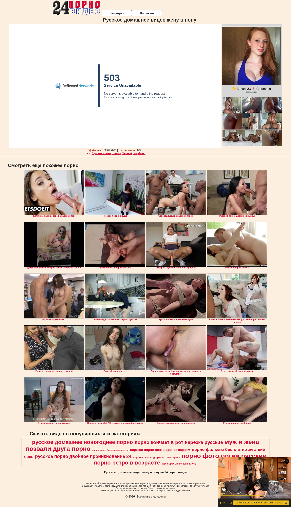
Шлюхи (116, 153)
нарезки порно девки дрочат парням (160, 450)
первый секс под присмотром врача (156, 457)
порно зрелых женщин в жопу (179, 463)
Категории (117, 13)
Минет (142, 153)
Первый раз (129, 153)
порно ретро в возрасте (127, 463)
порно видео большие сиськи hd (110, 450)
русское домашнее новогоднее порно (82, 442)
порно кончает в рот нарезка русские (179, 442)
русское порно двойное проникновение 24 (83, 456)
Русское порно (101, 153)
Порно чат (147, 13)
